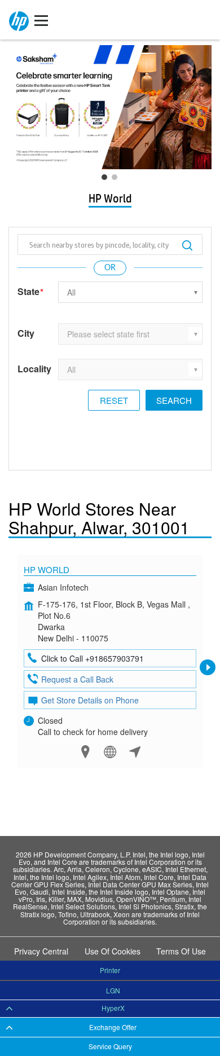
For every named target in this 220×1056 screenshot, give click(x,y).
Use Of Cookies (112, 951)
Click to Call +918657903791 (92, 658)
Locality (34, 369)
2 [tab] (117, 180)
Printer (110, 970)
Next (207, 667)
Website (110, 751)
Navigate (135, 751)
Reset (114, 400)
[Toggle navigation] (41, 20)
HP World (46, 569)
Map (85, 751)
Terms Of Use (181, 951)
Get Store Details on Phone (90, 700)
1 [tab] (107, 180)
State (30, 291)
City (25, 333)
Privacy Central (41, 951)
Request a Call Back (77, 679)
